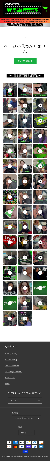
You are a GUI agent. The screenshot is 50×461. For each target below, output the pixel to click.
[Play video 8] (25, 121)
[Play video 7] (10, 121)
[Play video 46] (10, 319)
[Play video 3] (40, 90)
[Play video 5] (25, 106)
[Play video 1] (10, 90)
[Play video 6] (40, 106)
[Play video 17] (25, 166)
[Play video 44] (25, 303)
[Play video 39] (40, 273)
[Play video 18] (40, 166)
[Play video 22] (10, 197)
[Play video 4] (10, 106)
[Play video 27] (40, 212)
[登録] (39, 400)
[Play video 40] (10, 288)
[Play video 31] (10, 242)
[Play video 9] (40, 121)
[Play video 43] (10, 303)
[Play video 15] (40, 151)
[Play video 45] (40, 303)
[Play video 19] (10, 181)
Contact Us (10, 377)
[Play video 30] (40, 227)
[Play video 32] (25, 242)
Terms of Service (12, 365)
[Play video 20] (25, 181)
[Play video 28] (10, 227)
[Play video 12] (40, 136)
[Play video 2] (25, 90)
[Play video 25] (10, 212)
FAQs (7, 383)
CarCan (10, 456)
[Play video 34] (10, 258)
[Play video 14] (25, 151)
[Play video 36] (40, 258)
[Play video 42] (40, 288)
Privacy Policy (11, 353)
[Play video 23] (25, 197)
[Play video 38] (25, 273)
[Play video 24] (40, 197)
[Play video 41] (25, 288)
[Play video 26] (25, 212)
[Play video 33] (40, 242)
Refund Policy (11, 359)
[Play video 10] (10, 136)
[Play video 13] (10, 151)
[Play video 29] (25, 227)
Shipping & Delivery (13, 371)
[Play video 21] (40, 181)
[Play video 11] (25, 136)
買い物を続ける (25, 61)
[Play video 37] (10, 273)
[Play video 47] (25, 319)
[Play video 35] (25, 258)
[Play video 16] (10, 166)
